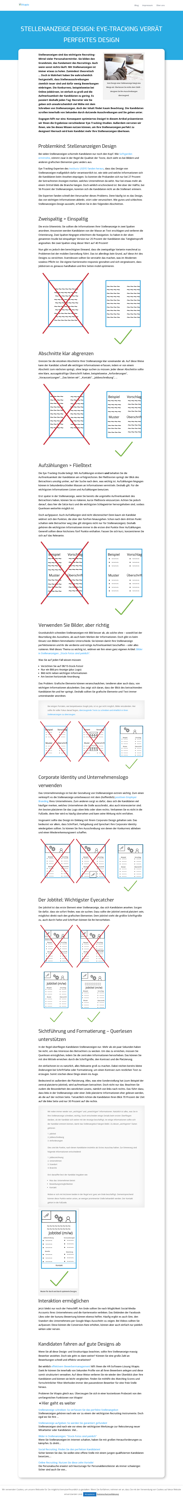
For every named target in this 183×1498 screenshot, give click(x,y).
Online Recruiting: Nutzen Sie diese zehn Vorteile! (65, 1462)
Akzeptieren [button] (90, 1494)
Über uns (160, 5)
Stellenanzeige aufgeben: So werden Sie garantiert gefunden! (72, 1423)
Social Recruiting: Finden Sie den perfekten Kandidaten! (69, 1449)
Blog (137, 5)
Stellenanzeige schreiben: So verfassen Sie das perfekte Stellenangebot (78, 1409)
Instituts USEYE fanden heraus (86, 168)
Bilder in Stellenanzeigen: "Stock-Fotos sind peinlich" (67, 1436)
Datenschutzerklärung (108, 1494)
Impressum (147, 5)
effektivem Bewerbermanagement (70, 1366)
